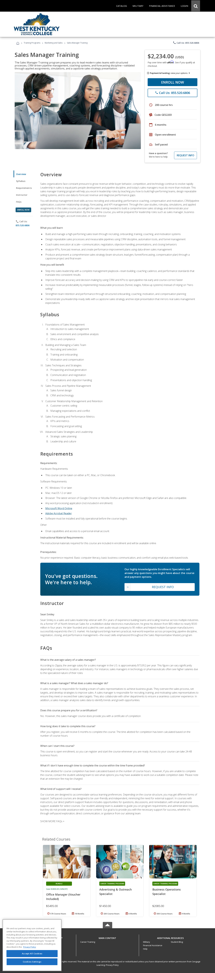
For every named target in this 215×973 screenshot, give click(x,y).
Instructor (22, 194)
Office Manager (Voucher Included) (63, 897)
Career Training (87, 941)
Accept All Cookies (32, 953)
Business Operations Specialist (166, 892)
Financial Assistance (152, 945)
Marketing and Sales (53, 42)
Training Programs (32, 42)
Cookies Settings (32, 961)
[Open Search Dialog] (195, 5)
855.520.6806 (22, 225)
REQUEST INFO (185, 155)
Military (146, 941)
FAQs (19, 201)
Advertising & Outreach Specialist (115, 892)
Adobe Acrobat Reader (58, 513)
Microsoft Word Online (58, 508)
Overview (21, 174)
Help (145, 948)
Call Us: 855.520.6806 (186, 42)
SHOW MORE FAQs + (52, 821)
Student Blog (177, 941)
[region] (32, 945)
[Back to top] (107, 937)
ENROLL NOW (172, 82)
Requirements (24, 187)
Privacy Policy (112, 965)
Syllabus (20, 181)
